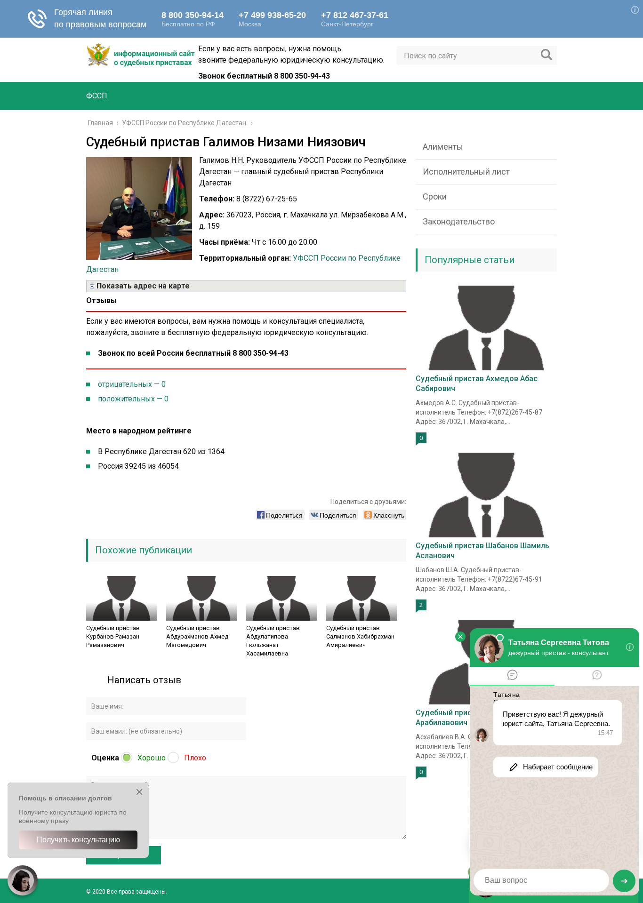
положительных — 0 (133, 398)
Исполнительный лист (466, 171)
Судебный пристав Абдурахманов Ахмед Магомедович (197, 636)
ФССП (96, 95)
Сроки (435, 196)
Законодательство (459, 221)
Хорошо (151, 757)
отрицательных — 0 (132, 384)
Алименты (443, 147)
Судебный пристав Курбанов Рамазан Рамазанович (113, 636)
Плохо (195, 757)
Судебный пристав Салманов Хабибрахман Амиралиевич (360, 636)
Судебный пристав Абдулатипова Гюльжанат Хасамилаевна (273, 640)
